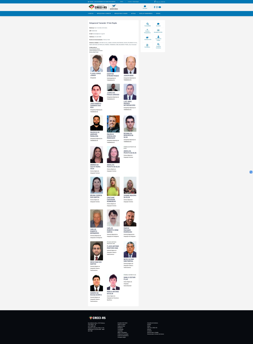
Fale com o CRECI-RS (160, 1)
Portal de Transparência (145, 13)
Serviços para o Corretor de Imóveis (155, 334)
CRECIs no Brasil (121, 324)
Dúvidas (158, 13)
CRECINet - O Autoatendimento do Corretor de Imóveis (102, 1)
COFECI (121, 1)
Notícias (133, 13)
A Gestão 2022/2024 (122, 323)
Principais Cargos (122, 337)
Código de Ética (121, 326)
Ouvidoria (149, 331)
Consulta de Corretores (152, 323)
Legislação (120, 331)
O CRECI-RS (90, 13)
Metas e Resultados (122, 332)
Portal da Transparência (123, 335)
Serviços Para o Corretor (104, 13)
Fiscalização (120, 329)
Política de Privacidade (123, 334)
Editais (148, 326)
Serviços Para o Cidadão (120, 13)
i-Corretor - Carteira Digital (133, 1)
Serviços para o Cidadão (152, 332)
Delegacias (120, 327)
